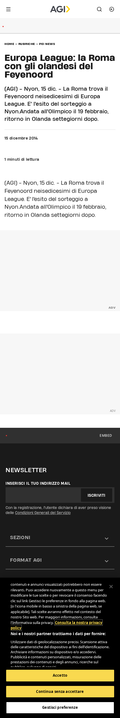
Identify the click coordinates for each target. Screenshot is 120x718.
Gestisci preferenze (60, 707)
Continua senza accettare (60, 691)
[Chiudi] (111, 586)
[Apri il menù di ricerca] (99, 9)
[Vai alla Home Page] (60, 9)
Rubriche (26, 44)
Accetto (60, 675)
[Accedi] (111, 9)
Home (9, 44)
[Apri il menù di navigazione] (8, 9)
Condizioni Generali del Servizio (43, 512)
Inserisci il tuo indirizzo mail (38, 483)
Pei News (47, 44)
